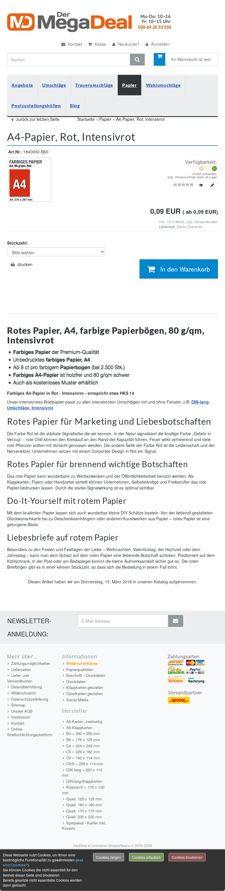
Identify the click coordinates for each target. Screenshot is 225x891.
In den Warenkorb (185, 269)
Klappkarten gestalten (84, 687)
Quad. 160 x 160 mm (84, 804)
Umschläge (54, 85)
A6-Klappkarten (79, 727)
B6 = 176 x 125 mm (83, 739)
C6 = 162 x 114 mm (83, 757)
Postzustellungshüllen (36, 105)
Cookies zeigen (108, 857)
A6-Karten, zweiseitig (84, 721)
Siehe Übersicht (189, 226)
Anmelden (160, 44)
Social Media (77, 699)
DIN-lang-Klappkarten (84, 781)
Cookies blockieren (187, 857)
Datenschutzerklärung (29, 699)
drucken (25, 264)
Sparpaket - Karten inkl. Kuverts (84, 825)
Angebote (22, 85)
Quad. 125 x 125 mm (84, 799)
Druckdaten (76, 681)
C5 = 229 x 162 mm (83, 751)
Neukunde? (128, 44)
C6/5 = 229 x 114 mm (84, 763)
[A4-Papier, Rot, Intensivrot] (29, 181)
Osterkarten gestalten (84, 693)
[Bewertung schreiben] (212, 185)
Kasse (99, 44)
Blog (75, 105)
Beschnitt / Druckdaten (85, 675)
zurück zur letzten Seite (37, 119)
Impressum (20, 717)
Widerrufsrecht (23, 693)
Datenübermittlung (26, 687)
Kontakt (74, 44)
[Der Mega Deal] (90, 22)
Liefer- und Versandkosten (19, 678)
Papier (129, 85)
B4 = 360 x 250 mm (83, 733)
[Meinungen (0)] (201, 185)
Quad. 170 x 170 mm (84, 811)
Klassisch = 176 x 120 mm (83, 789)
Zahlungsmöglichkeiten (30, 663)
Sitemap (18, 705)
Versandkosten (206, 221)
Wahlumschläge (163, 85)
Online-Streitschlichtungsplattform (29, 731)
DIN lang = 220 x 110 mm (82, 772)
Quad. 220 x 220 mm (84, 816)
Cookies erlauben (146, 857)
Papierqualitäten (79, 669)
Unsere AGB (22, 711)
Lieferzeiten (21, 669)
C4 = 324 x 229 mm (83, 745)
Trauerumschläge (94, 85)
